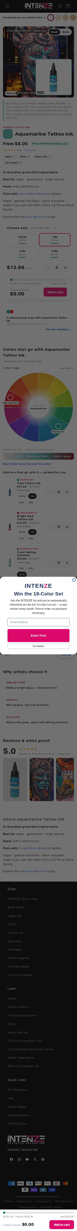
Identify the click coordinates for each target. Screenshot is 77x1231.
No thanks (38, 645)
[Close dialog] (74, 579)
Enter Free (38, 635)
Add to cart (62, 1225)
